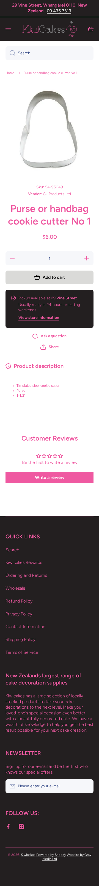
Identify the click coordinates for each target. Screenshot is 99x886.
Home (10, 73)
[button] (49, 347)
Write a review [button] (49, 477)
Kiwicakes (28, 855)
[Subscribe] (87, 786)
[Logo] (49, 29)
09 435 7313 (59, 10)
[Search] (10, 53)
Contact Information (25, 626)
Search (12, 549)
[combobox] (50, 53)
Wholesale (15, 588)
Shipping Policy (20, 639)
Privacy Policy (19, 614)
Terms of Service (22, 652)
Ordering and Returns (26, 575)
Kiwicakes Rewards (24, 562)
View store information (38, 317)
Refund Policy (19, 601)
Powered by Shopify (51, 855)
